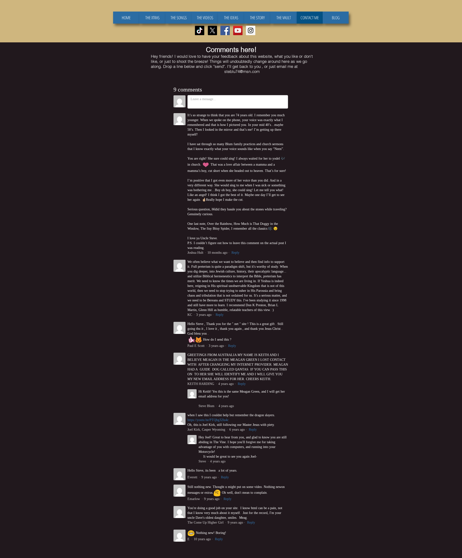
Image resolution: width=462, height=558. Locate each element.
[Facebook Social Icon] (225, 30)
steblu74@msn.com (242, 71)
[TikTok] (199, 30)
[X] (212, 30)
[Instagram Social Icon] (250, 30)
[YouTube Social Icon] (238, 30)
